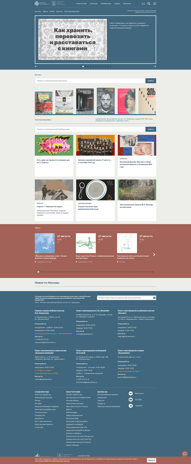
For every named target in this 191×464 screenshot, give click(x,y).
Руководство (40, 415)
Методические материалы (107, 395)
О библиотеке (105, 4)
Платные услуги (41, 412)
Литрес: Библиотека (74, 395)
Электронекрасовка (71, 11)
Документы (39, 418)
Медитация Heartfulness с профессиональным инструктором (95, 257)
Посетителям (81, 4)
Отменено (122, 262)
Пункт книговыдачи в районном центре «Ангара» (136, 312)
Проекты (59, 11)
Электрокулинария (85, 203)
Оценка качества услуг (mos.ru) (78, 442)
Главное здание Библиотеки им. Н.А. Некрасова (49, 312)
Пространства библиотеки (45, 409)
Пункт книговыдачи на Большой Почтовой (91, 351)
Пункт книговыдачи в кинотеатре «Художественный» (50, 351)
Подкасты (123, 159)
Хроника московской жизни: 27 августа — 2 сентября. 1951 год (95, 161)
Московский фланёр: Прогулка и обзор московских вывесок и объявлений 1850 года (136, 164)
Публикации (102, 398)
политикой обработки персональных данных (52, 461)
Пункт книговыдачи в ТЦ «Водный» (92, 311)
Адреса (117, 4)
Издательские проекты (44, 424)
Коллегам (93, 4)
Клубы (52, 11)
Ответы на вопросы (73, 433)
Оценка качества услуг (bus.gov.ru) (79, 436)
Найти (151, 81)
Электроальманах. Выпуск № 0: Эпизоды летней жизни (136, 206)
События (100, 400)
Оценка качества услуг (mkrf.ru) (78, 439)
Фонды (37, 400)
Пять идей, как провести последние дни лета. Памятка (53, 161)
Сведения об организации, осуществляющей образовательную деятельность (141, 11)
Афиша (45, 11)
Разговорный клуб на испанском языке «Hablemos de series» (133, 257)
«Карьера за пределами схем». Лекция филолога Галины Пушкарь (51, 257)
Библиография (71, 412)
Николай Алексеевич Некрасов (47, 406)
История (38, 403)
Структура (39, 427)
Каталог (38, 11)
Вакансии (127, 4)
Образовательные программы (108, 406)
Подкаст (40, 203)
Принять (151, 460)
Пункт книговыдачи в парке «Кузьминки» (131, 351)
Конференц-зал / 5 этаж (44, 262)
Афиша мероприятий (74, 415)
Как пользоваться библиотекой (78, 398)
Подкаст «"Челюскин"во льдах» (50, 207)
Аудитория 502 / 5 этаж (85, 262)
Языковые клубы (72, 418)
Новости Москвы (72, 445)
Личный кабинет (72, 400)
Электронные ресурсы (74, 403)
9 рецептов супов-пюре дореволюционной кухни (88, 208)
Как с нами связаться (43, 421)
